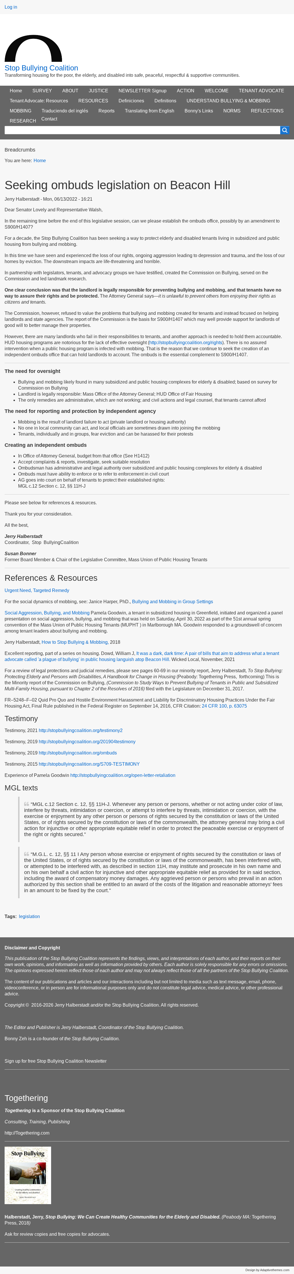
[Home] (33, 43)
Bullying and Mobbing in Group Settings (172, 601)
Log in (11, 7)
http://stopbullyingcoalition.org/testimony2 (81, 730)
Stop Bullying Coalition (41, 68)
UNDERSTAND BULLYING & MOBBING (228, 100)
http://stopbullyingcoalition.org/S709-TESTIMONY (89, 764)
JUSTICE (98, 90)
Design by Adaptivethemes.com (267, 1270)
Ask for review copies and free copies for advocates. (57, 1234)
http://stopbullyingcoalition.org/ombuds (78, 752)
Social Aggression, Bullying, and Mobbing (47, 612)
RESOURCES (93, 100)
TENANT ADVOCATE (261, 90)
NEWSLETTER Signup (143, 90)
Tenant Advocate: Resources (39, 100)
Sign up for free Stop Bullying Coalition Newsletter (56, 1061)
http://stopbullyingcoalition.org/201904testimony (87, 741)
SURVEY (42, 90)
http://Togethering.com (27, 1133)
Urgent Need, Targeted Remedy (37, 590)
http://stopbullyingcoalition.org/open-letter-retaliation (122, 775)
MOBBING (20, 110)
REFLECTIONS (267, 110)
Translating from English (149, 110)
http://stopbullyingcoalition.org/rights (185, 342)
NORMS (232, 110)
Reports (106, 110)
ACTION (185, 90)
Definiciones (131, 100)
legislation (29, 916)
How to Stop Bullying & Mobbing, (75, 642)
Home (16, 90)
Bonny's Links (199, 110)
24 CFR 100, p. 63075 (224, 706)
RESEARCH (23, 120)
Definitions (165, 100)
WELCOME (217, 90)
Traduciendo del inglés (65, 110)
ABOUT (70, 90)
